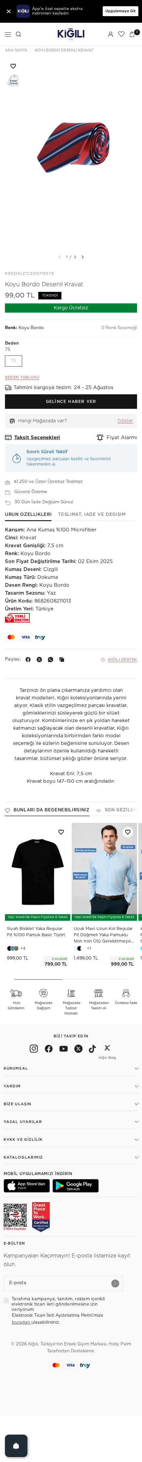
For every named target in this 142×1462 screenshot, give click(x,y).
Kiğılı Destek (122, 659)
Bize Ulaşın (17, 1104)
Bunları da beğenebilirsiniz (51, 810)
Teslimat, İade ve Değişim (91, 515)
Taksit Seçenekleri (37, 437)
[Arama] (18, 34)
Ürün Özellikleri (28, 515)
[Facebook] (29, 659)
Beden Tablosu (22, 377)
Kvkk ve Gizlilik (23, 1139)
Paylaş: (12, 659)
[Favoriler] (121, 34)
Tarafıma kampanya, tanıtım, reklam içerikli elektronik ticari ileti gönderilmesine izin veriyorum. (58, 1304)
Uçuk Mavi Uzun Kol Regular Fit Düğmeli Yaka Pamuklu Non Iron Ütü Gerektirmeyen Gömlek (103, 936)
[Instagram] (34, 1050)
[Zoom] (71, 153)
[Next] (82, 257)
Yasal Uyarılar (23, 1122)
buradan (21, 1322)
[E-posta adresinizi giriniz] (115, 1283)
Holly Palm (120, 1344)
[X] (41, 659)
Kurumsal (16, 1068)
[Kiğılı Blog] (107, 1050)
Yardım (12, 1086)
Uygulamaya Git (120, 11)
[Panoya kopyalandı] (63, 659)
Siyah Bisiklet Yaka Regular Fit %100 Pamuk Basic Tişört (36, 932)
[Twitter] (78, 1050)
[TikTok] (92, 1050)
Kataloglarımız (23, 1157)
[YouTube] (63, 1050)
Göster (125, 421)
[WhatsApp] (52, 659)
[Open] (16, 1446)
